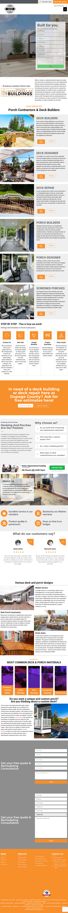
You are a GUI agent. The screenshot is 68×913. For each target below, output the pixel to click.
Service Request (59, 6)
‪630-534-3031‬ (47, 2)
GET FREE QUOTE (60, 2)
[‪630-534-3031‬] (40, 2)
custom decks (19, 717)
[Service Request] (66, 5)
